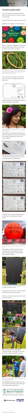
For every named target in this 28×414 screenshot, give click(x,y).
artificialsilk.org (8, 3)
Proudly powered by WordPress (8, 412)
